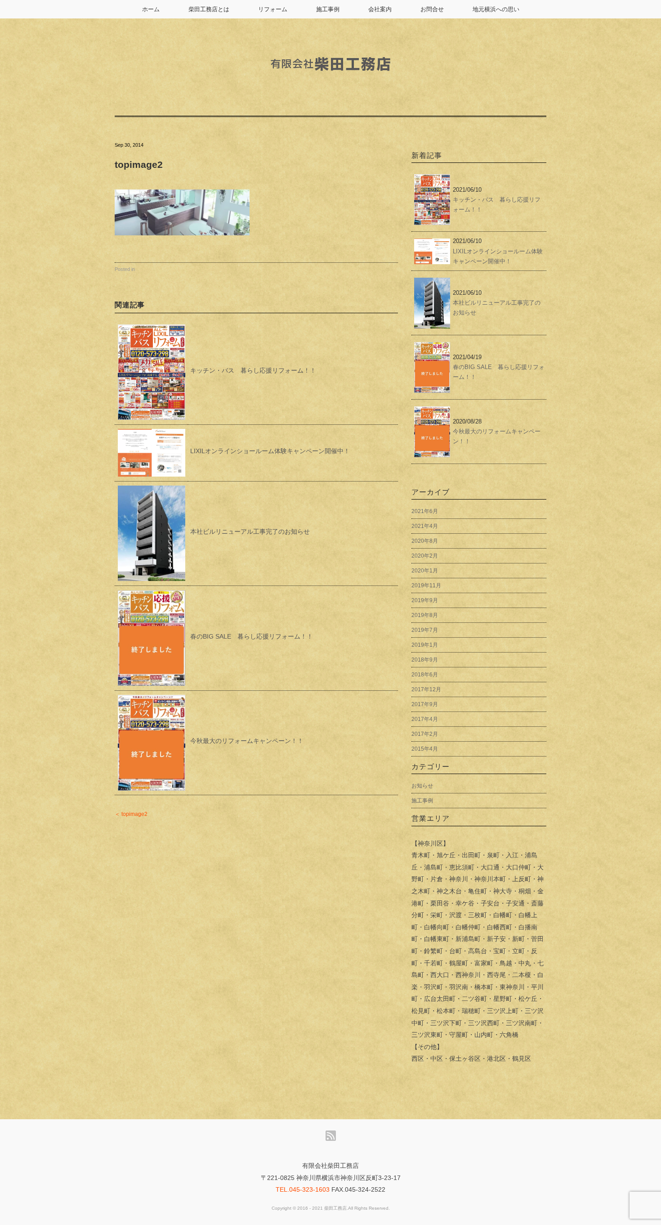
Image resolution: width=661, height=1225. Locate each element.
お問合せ (432, 9)
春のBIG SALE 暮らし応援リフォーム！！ (251, 636)
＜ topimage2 (131, 814)
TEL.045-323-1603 (303, 1189)
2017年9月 (424, 704)
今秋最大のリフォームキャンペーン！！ (247, 740)
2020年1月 (424, 570)
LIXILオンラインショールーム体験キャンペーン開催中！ (270, 451)
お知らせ (422, 786)
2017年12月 (426, 689)
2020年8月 (424, 541)
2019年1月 (424, 645)
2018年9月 (424, 660)
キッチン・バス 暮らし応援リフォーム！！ (253, 370)
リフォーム (272, 9)
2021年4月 (424, 526)
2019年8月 (424, 615)
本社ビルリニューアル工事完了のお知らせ (250, 531)
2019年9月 (424, 600)
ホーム (151, 9)
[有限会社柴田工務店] (330, 50)
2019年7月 (424, 630)
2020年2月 (424, 556)
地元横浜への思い (496, 9)
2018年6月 (424, 674)
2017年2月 (424, 734)
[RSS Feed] (331, 1136)
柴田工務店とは (208, 9)
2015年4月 (424, 749)
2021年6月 (424, 511)
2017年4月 (424, 719)
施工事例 (327, 9)
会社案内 (380, 9)
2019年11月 (426, 585)
